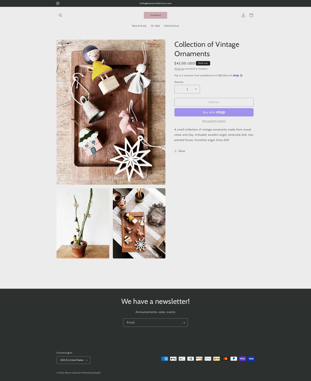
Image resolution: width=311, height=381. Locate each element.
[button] (60, 15)
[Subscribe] (184, 322)
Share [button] (182, 151)
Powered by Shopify (91, 372)
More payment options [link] (214, 121)
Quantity (179, 81)
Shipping (179, 68)
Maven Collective (73, 372)
